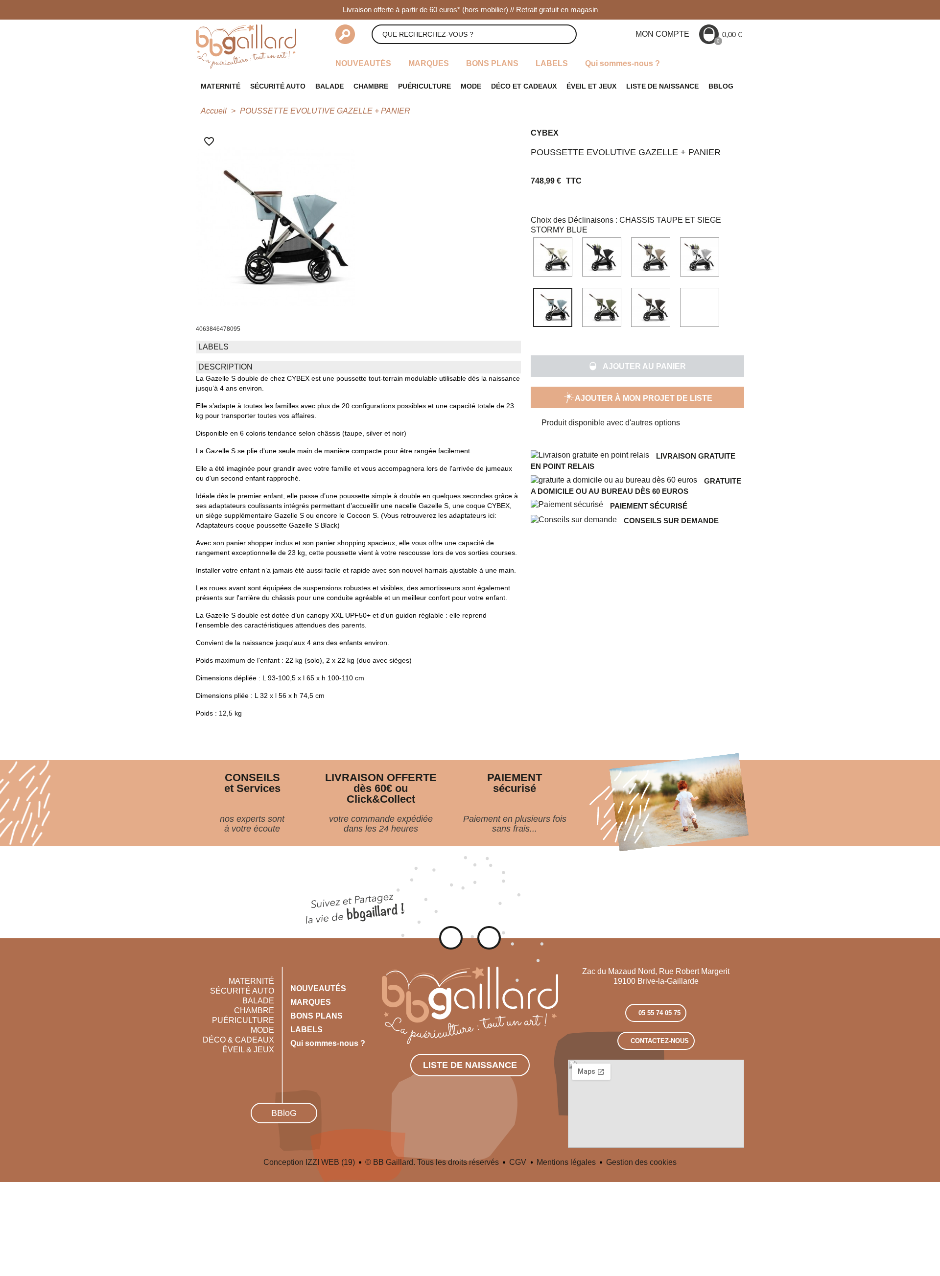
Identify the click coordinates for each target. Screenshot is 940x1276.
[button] (637, 366)
